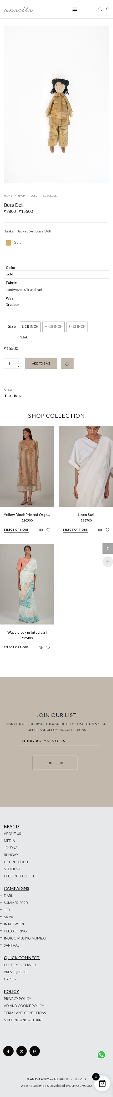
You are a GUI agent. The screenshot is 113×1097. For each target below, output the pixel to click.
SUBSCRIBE (55, 763)
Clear (24, 337)
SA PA (8, 917)
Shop (21, 195)
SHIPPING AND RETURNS (23, 1020)
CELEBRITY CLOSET (19, 876)
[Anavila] (19, 10)
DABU (8, 896)
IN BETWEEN (14, 924)
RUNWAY (11, 855)
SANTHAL (11, 945)
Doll (33, 195)
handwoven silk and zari (24, 289)
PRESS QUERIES (16, 972)
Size (12, 326)
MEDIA (9, 841)
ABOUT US (12, 834)
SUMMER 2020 (16, 903)
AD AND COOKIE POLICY (24, 1006)
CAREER (10, 979)
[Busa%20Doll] (5, 396)
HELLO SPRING (15, 931)
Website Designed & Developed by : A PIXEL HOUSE (56, 1086)
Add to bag (41, 363)
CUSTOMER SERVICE (20, 965)
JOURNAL (11, 848)
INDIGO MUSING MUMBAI (25, 938)
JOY (7, 910)
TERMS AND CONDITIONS (25, 1013)
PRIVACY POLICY (17, 999)
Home (8, 195)
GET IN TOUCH (16, 862)
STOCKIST (12, 869)
